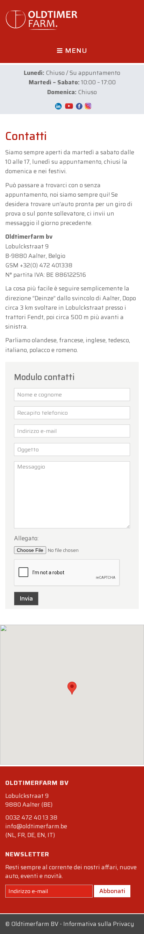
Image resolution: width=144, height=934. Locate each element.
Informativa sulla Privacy (98, 923)
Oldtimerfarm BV (34, 923)
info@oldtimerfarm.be (36, 826)
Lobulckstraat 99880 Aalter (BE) (28, 800)
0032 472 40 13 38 (31, 817)
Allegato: (26, 538)
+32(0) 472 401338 (46, 265)
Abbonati (112, 891)
